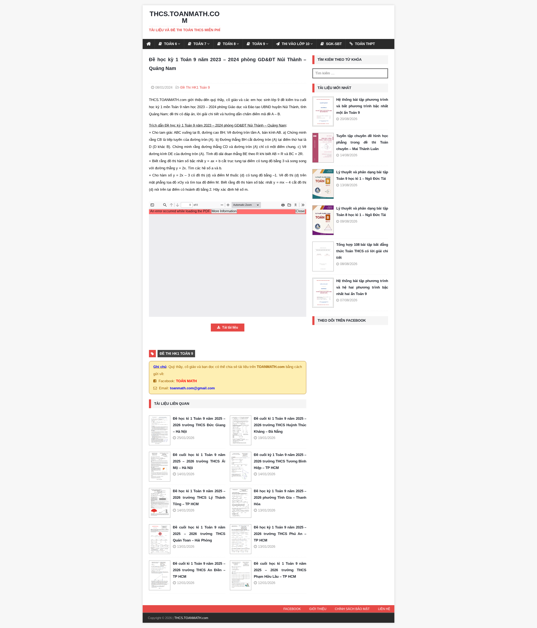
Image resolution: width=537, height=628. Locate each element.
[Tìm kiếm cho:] (350, 73)
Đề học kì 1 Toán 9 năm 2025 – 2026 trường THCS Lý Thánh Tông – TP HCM (199, 497)
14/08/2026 (348, 155)
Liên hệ (384, 609)
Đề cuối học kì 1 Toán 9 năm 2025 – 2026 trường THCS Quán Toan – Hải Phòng (199, 533)
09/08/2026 (348, 221)
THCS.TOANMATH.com (191, 618)
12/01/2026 (185, 583)
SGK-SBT (333, 44)
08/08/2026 (348, 264)
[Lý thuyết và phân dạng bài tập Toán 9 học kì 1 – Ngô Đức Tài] (323, 184)
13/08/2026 (348, 185)
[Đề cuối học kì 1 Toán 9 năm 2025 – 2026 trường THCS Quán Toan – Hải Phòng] (161, 539)
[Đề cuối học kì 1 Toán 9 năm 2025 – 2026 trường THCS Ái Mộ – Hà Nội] (161, 467)
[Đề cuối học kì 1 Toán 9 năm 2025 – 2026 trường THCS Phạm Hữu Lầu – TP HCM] (242, 575)
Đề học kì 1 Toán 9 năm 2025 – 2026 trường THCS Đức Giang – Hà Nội (199, 425)
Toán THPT (364, 44)
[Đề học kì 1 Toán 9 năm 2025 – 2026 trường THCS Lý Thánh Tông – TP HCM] (161, 503)
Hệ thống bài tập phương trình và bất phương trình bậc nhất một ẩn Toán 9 (362, 106)
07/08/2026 (348, 300)
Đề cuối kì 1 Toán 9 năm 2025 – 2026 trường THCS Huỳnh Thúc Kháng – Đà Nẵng (280, 425)
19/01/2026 (266, 438)
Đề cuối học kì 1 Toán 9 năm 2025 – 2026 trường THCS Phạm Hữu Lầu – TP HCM (280, 570)
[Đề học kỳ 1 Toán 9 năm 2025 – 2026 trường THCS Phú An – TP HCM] (242, 539)
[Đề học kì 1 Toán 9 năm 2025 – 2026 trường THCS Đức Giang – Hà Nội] (161, 430)
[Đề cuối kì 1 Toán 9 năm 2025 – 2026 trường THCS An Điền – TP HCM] (161, 575)
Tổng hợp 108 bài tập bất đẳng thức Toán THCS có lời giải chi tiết (362, 251)
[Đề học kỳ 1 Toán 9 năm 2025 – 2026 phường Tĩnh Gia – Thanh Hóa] (242, 503)
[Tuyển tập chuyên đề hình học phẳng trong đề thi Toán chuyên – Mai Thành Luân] (323, 147)
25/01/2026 (185, 438)
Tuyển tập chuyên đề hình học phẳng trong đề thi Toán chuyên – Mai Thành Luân (362, 142)
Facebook (292, 609)
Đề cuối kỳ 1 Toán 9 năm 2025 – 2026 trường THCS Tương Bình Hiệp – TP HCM (280, 461)
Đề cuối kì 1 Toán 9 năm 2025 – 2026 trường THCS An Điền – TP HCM (199, 570)
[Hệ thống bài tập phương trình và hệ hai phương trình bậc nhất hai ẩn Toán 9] (323, 292)
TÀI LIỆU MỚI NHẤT (334, 88)
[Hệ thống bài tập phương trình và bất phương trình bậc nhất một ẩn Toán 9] (323, 111)
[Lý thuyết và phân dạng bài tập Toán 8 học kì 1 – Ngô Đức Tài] (323, 220)
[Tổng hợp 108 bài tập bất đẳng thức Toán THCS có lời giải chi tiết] (323, 256)
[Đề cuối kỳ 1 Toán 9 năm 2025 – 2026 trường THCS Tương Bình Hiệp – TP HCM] (242, 467)
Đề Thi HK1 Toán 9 (195, 87)
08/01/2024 (163, 87)
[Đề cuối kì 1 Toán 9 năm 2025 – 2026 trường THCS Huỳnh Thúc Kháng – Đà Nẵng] (242, 430)
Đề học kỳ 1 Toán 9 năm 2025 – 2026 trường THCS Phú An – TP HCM (280, 533)
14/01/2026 (185, 474)
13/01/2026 (266, 510)
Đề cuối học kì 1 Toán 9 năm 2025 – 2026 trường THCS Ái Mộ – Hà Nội (199, 461)
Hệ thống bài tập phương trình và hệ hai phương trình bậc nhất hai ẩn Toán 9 (362, 287)
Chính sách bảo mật (352, 609)
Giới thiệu (317, 609)
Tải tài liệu (229, 327)
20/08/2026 (348, 119)
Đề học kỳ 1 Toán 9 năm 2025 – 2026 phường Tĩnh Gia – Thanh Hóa (280, 497)
